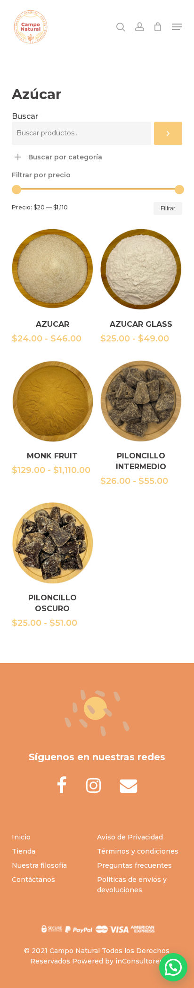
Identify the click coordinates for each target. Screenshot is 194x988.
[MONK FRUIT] (52, 400)
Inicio (21, 837)
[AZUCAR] (52, 269)
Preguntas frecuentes (134, 865)
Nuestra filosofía (39, 865)
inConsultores (139, 961)
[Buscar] (168, 133)
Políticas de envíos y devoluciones (132, 884)
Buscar (25, 116)
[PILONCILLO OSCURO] (52, 543)
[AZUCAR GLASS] (141, 269)
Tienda (23, 851)
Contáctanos (33, 879)
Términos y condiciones (137, 851)
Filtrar (168, 208)
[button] (177, 27)
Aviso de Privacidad (130, 837)
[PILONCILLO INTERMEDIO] (141, 400)
